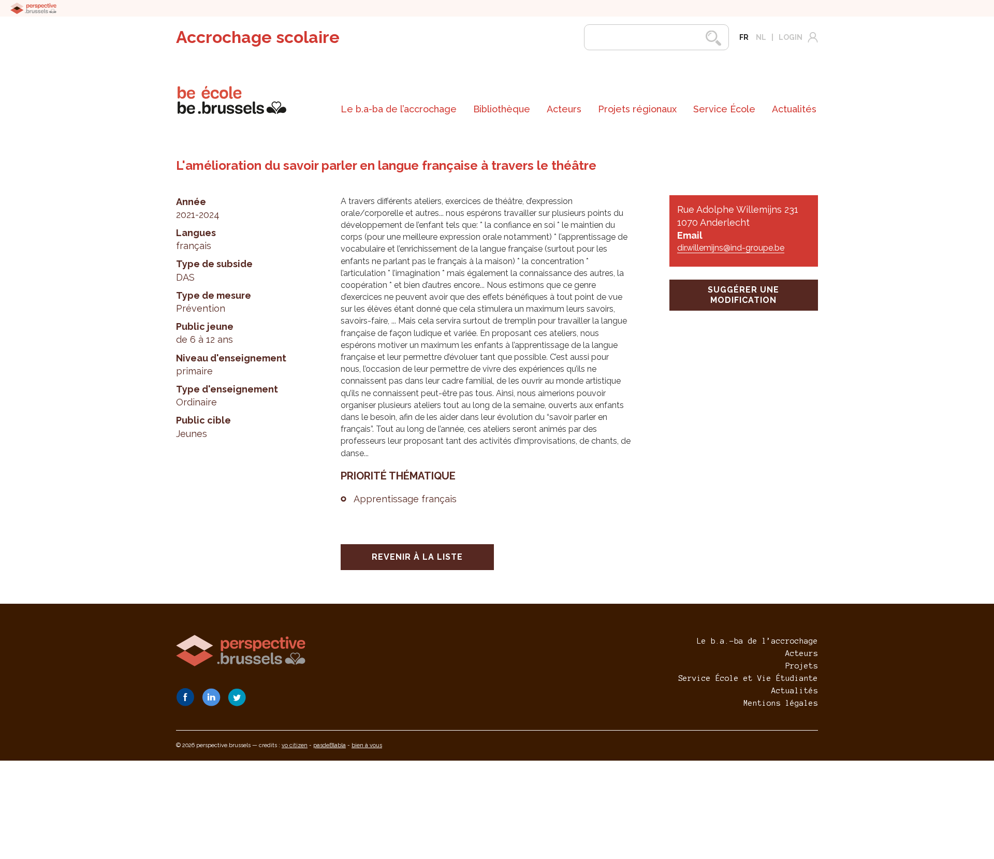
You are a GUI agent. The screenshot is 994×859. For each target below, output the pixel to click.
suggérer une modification (743, 295)
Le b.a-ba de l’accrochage (399, 109)
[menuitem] (398, 109)
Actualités (794, 109)
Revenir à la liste (417, 557)
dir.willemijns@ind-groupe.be (730, 248)
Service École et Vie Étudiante (748, 678)
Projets (801, 666)
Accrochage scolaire (258, 37)
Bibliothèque (501, 109)
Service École (724, 109)
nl (761, 37)
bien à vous (367, 745)
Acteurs (564, 109)
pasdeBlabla (329, 745)
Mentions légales (780, 703)
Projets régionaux (637, 109)
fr (744, 37)
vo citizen (295, 745)
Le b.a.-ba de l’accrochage (757, 641)
